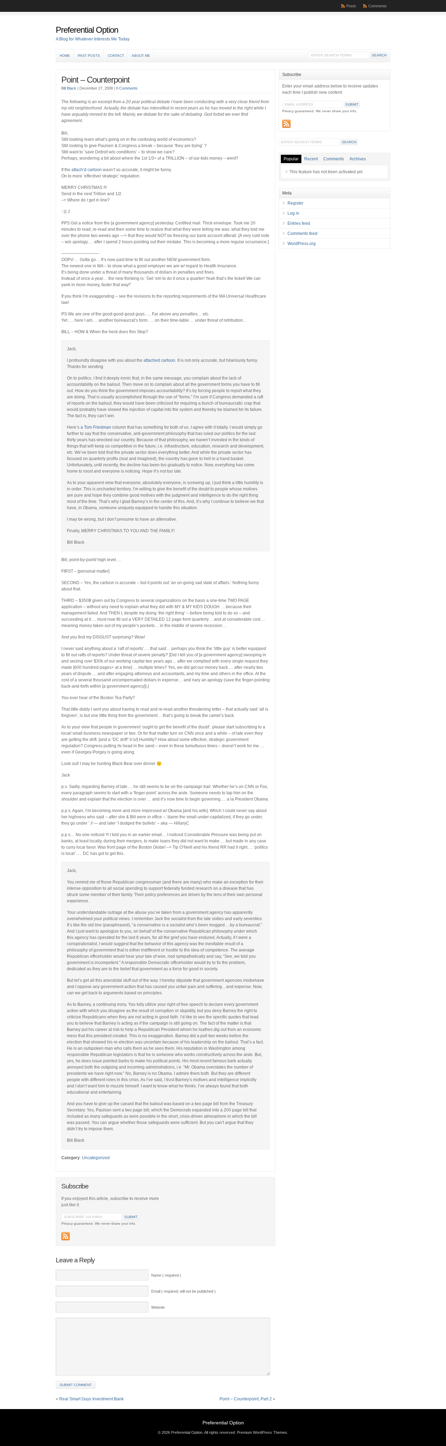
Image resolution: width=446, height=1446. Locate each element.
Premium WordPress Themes (262, 1432)
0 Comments (127, 88)
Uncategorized (96, 1157)
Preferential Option (87, 30)
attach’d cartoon (86, 169)
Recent (311, 158)
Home (65, 56)
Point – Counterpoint (95, 79)
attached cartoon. (160, 360)
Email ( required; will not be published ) (183, 1291)
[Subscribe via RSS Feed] (65, 1236)
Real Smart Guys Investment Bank (91, 1399)
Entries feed (298, 223)
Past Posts (89, 56)
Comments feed (302, 233)
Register (295, 203)
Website (158, 1307)
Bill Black (68, 88)
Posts (351, 6)
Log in (293, 213)
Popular (291, 158)
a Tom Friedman (96, 427)
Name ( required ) (166, 1275)
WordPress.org (301, 243)
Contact (116, 56)
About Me (141, 56)
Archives (357, 158)
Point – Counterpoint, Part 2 (246, 1399)
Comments (377, 6)
